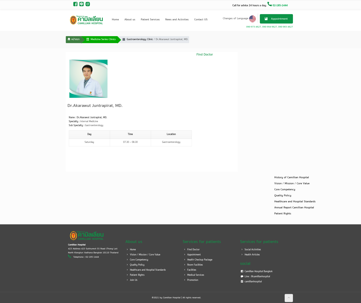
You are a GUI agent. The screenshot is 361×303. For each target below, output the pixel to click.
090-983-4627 (285, 27)
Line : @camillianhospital (257, 277)
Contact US (201, 20)
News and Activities (177, 20)
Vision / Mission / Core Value (291, 183)
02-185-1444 (280, 6)
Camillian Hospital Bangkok (258, 271)
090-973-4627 (253, 27)
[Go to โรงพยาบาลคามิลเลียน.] (74, 39)
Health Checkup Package (199, 260)
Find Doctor (193, 250)
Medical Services (195, 275)
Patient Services (150, 20)
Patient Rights (282, 214)
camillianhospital (253, 282)
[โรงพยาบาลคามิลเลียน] (86, 19)
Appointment (194, 255)
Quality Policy (282, 195)
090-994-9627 (269, 27)
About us (129, 20)
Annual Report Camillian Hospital (294, 208)
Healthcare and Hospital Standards (294, 201)
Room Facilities (195, 265)
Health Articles (252, 255)
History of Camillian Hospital (291, 177)
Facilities (191, 270)
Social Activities (252, 250)
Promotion (192, 280)
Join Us (133, 280)
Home (115, 20)
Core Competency (284, 189)
